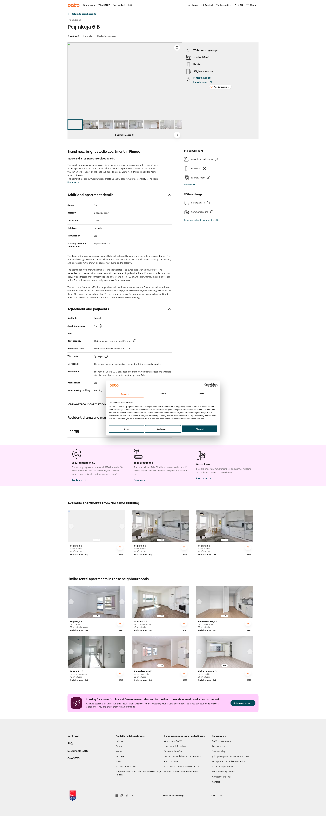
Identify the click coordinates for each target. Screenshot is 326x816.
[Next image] (177, 135)
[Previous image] (71, 526)
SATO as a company (221, 741)
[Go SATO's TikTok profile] (126, 795)
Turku (118, 761)
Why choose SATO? (173, 741)
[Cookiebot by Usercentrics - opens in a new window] (206, 385)
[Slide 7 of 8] (166, 124)
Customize (161, 429)
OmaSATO (73, 758)
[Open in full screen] (177, 47)
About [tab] (201, 394)
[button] (216, 159)
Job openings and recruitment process (230, 756)
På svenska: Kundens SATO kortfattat (181, 766)
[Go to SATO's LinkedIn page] (132, 795)
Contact (216, 781)
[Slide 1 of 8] (75, 124)
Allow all (199, 429)
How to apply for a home (176, 746)
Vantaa (119, 751)
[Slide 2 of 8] (90, 124)
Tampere (120, 756)
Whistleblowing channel (223, 771)
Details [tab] (163, 394)
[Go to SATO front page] (73, 5)
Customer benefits (173, 751)
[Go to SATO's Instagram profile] (121, 795)
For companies (171, 761)
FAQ (69, 743)
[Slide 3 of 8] (105, 124)
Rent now (73, 736)
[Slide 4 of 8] (121, 124)
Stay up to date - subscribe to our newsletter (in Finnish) (138, 773)
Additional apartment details (90, 195)
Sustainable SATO (77, 751)
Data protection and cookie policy (228, 761)
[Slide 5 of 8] (136, 124)
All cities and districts (126, 766)
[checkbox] (120, 547)
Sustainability (218, 751)
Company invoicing (221, 776)
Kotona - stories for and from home (181, 771)
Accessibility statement (223, 766)
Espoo (119, 746)
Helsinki (119, 741)
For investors (218, 746)
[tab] (73, 36)
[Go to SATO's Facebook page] (116, 795)
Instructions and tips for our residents (182, 756)
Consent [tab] (125, 394)
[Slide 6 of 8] (151, 124)
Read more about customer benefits (201, 220)
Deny (126, 429)
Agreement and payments (88, 309)
